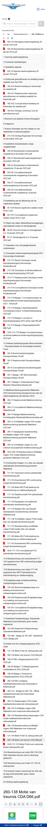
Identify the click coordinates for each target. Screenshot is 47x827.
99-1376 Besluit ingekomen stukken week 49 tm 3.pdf (23, 209)
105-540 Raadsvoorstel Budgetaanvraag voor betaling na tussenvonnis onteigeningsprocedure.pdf (22, 600)
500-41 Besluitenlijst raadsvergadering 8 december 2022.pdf (22, 159)
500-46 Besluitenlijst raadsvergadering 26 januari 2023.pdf (23, 50)
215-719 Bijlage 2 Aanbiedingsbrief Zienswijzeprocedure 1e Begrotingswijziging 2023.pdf (22, 311)
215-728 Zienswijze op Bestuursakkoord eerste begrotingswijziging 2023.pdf (22, 271)
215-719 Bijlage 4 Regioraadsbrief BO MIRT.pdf (21, 326)
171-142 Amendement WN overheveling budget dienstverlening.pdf (22, 544)
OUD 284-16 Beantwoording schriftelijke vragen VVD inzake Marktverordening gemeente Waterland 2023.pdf (22, 455)
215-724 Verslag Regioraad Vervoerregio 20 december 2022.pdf (22, 137)
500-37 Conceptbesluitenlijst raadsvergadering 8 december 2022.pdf (20, 184)
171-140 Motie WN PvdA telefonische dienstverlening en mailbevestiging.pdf (21, 488)
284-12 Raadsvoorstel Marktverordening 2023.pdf (22, 401)
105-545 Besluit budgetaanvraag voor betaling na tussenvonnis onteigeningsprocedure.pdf (21, 590)
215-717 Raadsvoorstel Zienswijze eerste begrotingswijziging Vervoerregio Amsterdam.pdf (23, 280)
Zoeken (5, 19)
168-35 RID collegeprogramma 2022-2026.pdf (21, 660)
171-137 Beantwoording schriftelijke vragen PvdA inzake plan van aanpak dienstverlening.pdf (20, 529)
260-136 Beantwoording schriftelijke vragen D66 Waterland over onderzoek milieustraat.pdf (20, 728)
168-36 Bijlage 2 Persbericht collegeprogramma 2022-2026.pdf (17, 675)
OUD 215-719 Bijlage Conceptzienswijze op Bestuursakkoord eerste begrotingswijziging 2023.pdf (23, 335)
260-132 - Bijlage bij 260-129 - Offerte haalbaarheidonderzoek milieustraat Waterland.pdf (21, 694)
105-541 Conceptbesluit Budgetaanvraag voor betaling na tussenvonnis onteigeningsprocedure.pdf (22, 610)
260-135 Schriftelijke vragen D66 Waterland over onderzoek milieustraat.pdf (21, 709)
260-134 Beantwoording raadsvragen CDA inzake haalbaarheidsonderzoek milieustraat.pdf (23, 718)
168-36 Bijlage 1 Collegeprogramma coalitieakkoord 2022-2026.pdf (20, 668)
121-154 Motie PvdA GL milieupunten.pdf (24, 651)
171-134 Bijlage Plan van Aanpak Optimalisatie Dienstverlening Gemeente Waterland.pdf (20, 512)
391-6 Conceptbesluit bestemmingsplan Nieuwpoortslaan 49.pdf (22, 369)
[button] (41, 24)
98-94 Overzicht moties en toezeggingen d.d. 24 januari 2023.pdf (22, 231)
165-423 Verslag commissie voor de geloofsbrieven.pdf (20, 112)
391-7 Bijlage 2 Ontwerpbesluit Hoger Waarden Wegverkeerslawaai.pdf (21, 383)
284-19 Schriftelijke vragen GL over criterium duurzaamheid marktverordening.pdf (22, 446)
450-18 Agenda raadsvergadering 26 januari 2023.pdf (21, 72)
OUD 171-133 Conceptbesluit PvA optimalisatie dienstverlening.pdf (20, 552)
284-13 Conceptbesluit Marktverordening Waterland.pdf (22, 408)
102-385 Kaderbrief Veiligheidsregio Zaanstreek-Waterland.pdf (20, 630)
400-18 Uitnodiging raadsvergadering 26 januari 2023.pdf (22, 43)
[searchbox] (19, 24)
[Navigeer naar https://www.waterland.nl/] (14, 9)
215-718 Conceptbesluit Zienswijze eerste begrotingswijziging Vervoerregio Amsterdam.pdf (23, 291)
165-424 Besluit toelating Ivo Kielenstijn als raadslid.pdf (22, 87)
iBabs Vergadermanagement (15, 825)
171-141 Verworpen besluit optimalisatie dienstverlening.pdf (22, 474)
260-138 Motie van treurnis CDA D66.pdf (24, 655)
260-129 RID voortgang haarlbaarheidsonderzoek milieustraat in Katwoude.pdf (20, 684)
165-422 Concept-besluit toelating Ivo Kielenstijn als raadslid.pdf (21, 105)
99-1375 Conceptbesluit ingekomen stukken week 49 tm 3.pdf (20, 216)
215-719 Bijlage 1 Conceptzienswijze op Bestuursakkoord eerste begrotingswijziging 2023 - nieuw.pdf (22, 301)
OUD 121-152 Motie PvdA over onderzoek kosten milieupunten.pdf (23, 745)
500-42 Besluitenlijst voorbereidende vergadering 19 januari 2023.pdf (21, 166)
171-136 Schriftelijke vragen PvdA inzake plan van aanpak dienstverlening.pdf (22, 520)
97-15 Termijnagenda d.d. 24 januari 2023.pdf (20, 238)
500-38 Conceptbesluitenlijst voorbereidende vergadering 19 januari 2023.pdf (19, 193)
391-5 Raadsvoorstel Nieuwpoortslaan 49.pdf (21, 361)
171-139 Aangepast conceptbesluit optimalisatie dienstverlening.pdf (20, 503)
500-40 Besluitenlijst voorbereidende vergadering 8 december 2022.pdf (21, 152)
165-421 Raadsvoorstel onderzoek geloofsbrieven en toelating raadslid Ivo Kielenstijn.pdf (20, 96)
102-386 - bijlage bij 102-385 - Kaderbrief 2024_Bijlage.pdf (22, 637)
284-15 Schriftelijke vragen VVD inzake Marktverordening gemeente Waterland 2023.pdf (22, 425)
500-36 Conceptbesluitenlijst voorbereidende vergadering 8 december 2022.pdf (20, 175)
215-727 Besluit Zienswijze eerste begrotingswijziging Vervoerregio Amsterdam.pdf (19, 263)
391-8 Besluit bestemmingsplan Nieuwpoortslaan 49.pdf (18, 354)
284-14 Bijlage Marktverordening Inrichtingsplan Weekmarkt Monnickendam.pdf (23, 415)
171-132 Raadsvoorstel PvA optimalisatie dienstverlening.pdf (23, 495)
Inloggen (36, 825)
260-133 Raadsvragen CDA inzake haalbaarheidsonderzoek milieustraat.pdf (20, 702)
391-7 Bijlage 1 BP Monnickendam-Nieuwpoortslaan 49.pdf (20, 376)
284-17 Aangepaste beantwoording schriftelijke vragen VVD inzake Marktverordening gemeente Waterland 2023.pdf (20, 436)
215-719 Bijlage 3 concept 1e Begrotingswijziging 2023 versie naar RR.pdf (22, 319)
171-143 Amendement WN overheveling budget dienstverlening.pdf (22, 481)
